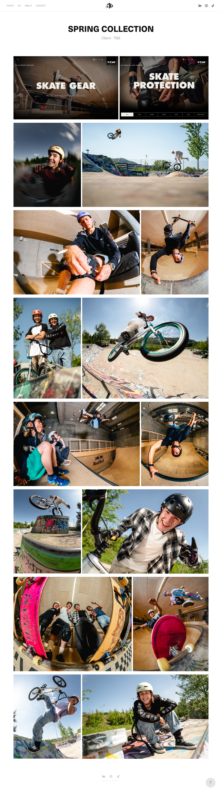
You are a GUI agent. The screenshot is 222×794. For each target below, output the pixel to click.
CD (19, 5)
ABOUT (28, 5)
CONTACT (41, 5)
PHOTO (10, 5)
